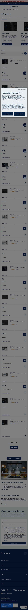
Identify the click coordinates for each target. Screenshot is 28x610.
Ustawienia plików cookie (7, 114)
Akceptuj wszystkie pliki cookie (19, 114)
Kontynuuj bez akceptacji (22, 89)
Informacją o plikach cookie (7, 108)
